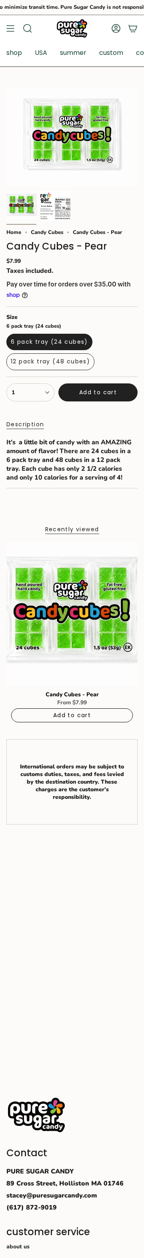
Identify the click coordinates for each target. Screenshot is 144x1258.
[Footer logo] (36, 1115)
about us (18, 1246)
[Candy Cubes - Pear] (72, 614)
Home (13, 232)
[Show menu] (10, 28)
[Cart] (132, 28)
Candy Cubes (47, 232)
